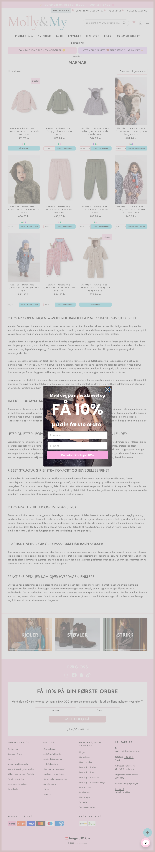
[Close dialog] (107, 389)
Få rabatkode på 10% (77, 455)
